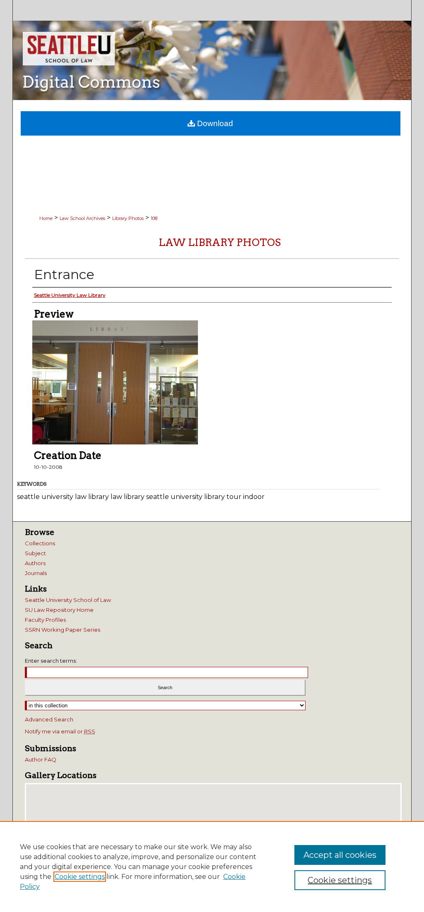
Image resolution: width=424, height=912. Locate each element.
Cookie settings (80, 877)
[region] (212, 866)
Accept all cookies (340, 855)
